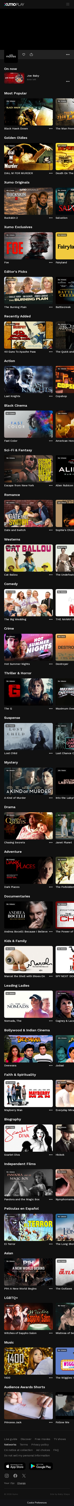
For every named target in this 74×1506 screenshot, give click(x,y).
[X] (24, 1475)
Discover (26, 1439)
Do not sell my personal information (27, 1455)
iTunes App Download (14, 1467)
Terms (24, 1444)
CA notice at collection (18, 1450)
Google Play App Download (41, 1467)
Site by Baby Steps (60, 1494)
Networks (10, 1444)
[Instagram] (6, 1475)
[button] (37, 77)
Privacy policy (40, 1444)
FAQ (56, 1450)
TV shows (60, 1439)
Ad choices (43, 1450)
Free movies (42, 1439)
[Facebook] (15, 1475)
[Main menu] (68, 4)
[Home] (14, 4)
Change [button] (21, 1483)
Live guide (10, 1439)
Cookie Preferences (37, 1502)
